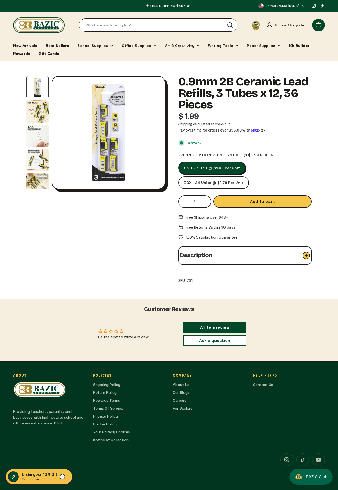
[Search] (230, 25)
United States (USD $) (282, 6)
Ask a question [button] (214, 340)
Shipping (185, 124)
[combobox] (158, 25)
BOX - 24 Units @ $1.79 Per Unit (213, 182)
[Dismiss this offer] (62, 477)
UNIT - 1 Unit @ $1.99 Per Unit (212, 168)
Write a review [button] (214, 327)
